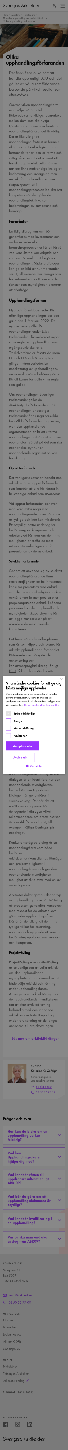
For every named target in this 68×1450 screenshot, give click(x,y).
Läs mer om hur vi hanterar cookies (41, 705)
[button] (34, 766)
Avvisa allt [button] (20, 757)
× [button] (61, 679)
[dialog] (34, 725)
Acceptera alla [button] (22, 746)
